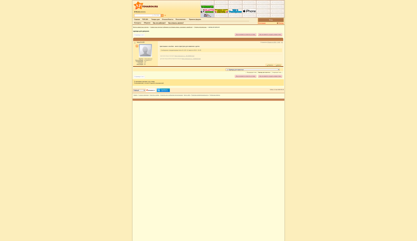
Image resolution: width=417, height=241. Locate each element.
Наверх (135, 95)
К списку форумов (143, 95)
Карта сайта (187, 95)
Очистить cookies (154, 95)
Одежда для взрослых (200, 27)
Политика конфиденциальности (200, 95)
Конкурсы (137, 23)
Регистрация (262, 23)
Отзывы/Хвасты (167, 19)
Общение (147, 23)
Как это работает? (159, 23)
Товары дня (155, 19)
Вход (271, 20)
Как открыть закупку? (176, 23)
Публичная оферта (214, 95)
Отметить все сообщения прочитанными (171, 95)
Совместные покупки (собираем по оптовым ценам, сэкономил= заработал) (171, 27)
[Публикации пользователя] (137, 46)
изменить (141, 11)
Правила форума (195, 19)
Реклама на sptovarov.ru (164, 90)
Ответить (270, 65)
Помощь (281, 23)
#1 (282, 42)
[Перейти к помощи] (278, 23)
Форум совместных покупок (141, 27)
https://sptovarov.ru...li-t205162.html (191, 58)
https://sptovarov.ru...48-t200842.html (184, 56)
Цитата (279, 65)
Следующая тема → (277, 72)
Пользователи (180, 19)
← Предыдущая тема (250, 72)
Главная (137, 19)
